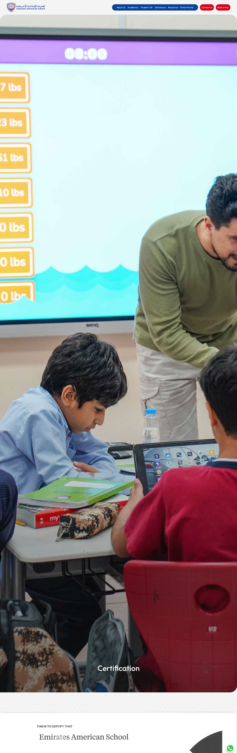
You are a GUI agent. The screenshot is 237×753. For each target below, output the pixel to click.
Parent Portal (187, 7)
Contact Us (206, 7)
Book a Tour (223, 7)
